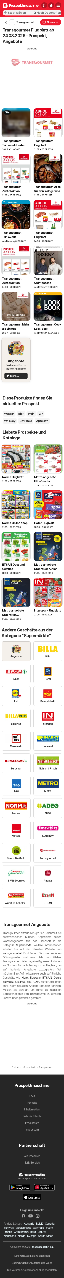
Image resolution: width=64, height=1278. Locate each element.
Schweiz (9, 1227)
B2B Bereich (32, 1162)
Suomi (49, 1227)
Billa (28, 981)
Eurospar (35, 977)
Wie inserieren (32, 1156)
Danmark (38, 1227)
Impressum (32, 1129)
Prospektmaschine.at (42, 1246)
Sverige (31, 1236)
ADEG (36, 981)
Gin (41, 414)
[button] (51, 5)
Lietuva (42, 1232)
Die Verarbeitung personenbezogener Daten (32, 1269)
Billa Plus (20, 981)
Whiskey (9, 421)
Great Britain (21, 1232)
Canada (49, 1223)
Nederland (10, 1236)
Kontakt (32, 1102)
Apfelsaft (42, 421)
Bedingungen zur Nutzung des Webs (32, 1262)
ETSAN (47, 977)
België (39, 1223)
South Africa (45, 1236)
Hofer (25, 977)
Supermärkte (23, 945)
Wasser (9, 414)
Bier (21, 414)
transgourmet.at (12, 953)
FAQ (32, 1096)
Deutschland (23, 1227)
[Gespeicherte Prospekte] (44, 5)
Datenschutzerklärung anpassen (32, 1255)
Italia (33, 1232)
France (8, 1232)
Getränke (26, 421)
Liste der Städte (32, 1116)
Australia (29, 1223)
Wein (31, 414)
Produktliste (32, 1123)
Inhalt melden (32, 1109)
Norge (21, 1236)
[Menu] (58, 5)
